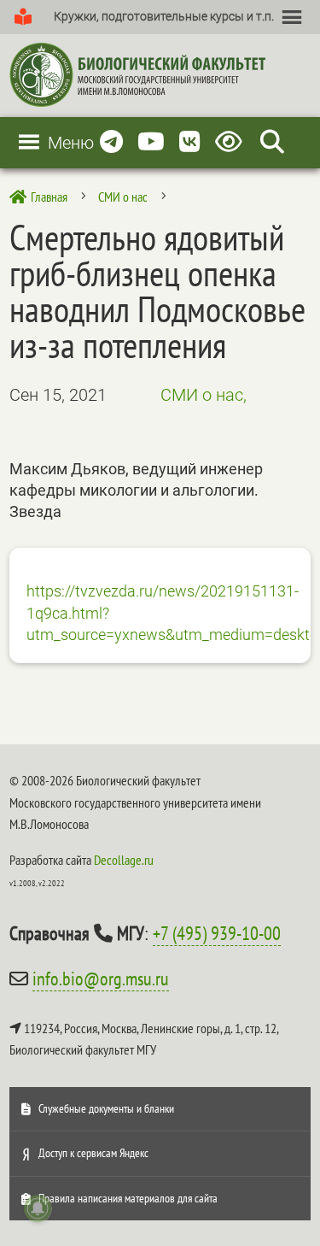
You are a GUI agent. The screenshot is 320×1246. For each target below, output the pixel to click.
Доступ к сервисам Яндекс (93, 1153)
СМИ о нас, (203, 395)
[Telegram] (111, 142)
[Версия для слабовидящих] (231, 142)
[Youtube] (151, 142)
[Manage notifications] (37, 1208)
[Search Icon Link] (272, 142)
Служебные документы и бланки (106, 1108)
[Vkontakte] (190, 142)
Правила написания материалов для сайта (128, 1198)
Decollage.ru (124, 859)
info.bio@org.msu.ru (100, 978)
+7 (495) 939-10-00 (217, 933)
